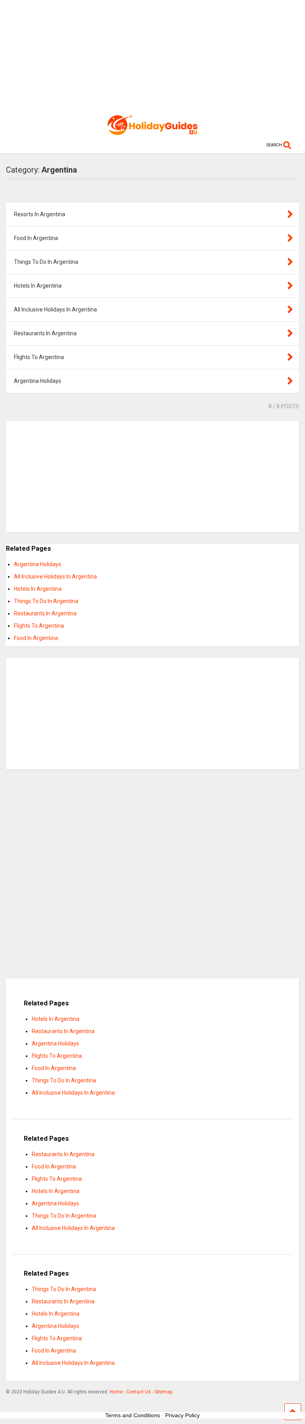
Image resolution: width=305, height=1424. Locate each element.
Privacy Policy (182, 1415)
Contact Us (138, 1392)
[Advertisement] (152, 55)
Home (116, 1392)
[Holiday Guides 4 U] (152, 131)
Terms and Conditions (132, 1415)
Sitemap (163, 1392)
